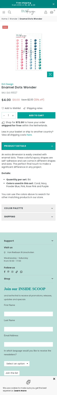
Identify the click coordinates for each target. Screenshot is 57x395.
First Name (9, 305)
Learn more (20, 390)
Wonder (13, 19)
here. (29, 134)
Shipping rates (34, 108)
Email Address (11, 335)
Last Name (9, 320)
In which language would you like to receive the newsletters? (27, 352)
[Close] (54, 378)
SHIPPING (9, 216)
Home (4, 19)
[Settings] (46, 12)
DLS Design (7, 84)
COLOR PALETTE (13, 208)
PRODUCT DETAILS (15, 146)
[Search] (9, 12)
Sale (5, 27)
